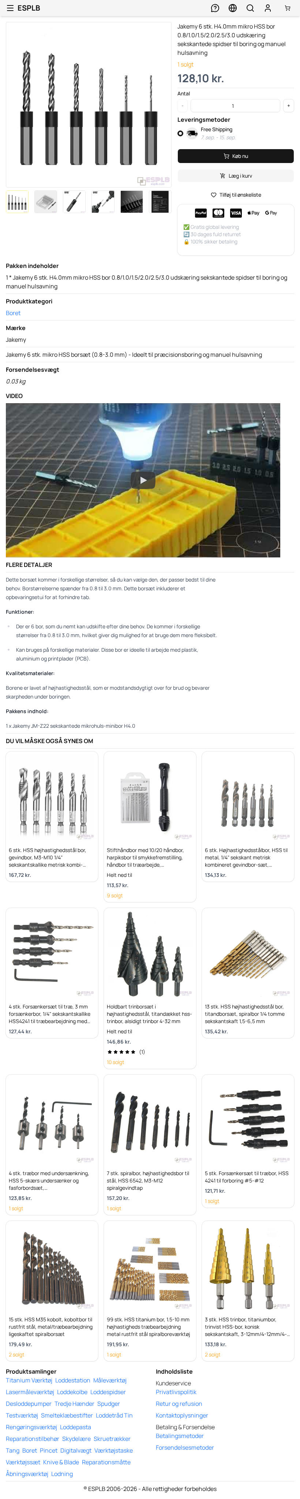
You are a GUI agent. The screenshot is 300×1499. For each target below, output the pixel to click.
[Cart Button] (287, 8)
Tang (12, 1450)
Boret (13, 313)
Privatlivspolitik (176, 1392)
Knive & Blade (61, 1462)
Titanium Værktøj (29, 1380)
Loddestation (72, 1380)
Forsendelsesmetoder (185, 1447)
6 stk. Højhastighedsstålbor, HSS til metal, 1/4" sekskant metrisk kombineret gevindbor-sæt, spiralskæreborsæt (246, 861)
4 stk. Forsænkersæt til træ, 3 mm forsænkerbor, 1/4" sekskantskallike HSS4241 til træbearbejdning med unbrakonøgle (49, 1017)
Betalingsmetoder (180, 1436)
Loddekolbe (72, 1392)
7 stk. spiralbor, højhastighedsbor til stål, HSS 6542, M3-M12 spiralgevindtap (148, 1180)
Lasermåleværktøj (30, 1392)
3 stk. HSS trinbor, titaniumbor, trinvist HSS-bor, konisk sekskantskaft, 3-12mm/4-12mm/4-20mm (246, 1330)
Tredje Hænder (74, 1404)
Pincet (48, 1450)
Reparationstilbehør (32, 1439)
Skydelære (76, 1439)
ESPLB (29, 8)
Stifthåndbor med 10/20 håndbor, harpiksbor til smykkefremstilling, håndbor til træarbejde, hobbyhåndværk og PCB (145, 861)
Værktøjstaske (113, 1450)
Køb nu (240, 155)
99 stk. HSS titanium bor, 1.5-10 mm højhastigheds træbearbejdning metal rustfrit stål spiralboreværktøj (148, 1326)
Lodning (62, 1474)
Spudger (108, 1404)
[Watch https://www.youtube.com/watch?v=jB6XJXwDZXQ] (143, 480)
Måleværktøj (110, 1380)
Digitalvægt (75, 1450)
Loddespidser (108, 1392)
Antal (183, 93)
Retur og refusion (179, 1404)
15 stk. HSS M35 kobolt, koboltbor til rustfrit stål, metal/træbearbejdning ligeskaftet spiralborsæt (51, 1326)
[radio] (180, 133)
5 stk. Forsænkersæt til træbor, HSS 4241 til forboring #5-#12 (247, 1177)
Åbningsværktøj (27, 1474)
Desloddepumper (29, 1404)
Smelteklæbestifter (67, 1415)
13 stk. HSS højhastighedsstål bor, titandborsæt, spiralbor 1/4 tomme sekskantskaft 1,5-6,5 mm (245, 1014)
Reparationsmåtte (106, 1462)
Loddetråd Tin (114, 1415)
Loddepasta (75, 1427)
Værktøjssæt (23, 1462)
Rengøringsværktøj (31, 1427)
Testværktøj (22, 1415)
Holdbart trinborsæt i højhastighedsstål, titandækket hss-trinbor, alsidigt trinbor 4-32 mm (149, 1014)
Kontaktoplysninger (182, 1415)
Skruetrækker (112, 1439)
